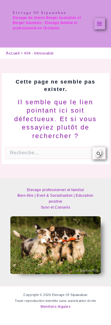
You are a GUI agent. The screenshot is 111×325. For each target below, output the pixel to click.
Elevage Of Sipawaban (40, 12)
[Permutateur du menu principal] (99, 23)
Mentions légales (55, 307)
